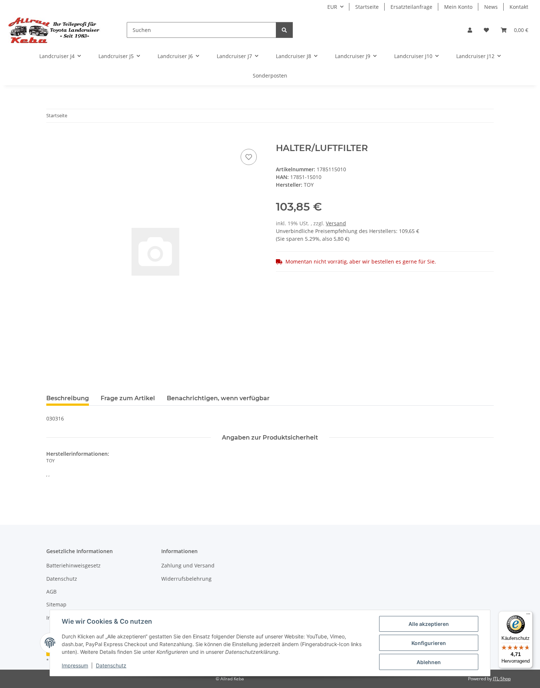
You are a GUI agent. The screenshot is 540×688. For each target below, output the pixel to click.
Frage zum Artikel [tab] (128, 398)
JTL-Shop (502, 679)
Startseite (367, 6)
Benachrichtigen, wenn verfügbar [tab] (218, 398)
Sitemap (56, 604)
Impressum (75, 665)
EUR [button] (332, 6)
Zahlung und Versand (188, 565)
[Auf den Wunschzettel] (249, 157)
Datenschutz (111, 665)
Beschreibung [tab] (67, 398)
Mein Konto (458, 6)
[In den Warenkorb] (52, 139)
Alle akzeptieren (428, 624)
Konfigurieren (428, 643)
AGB (51, 591)
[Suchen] (284, 30)
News (491, 6)
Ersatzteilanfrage (411, 6)
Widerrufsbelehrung (186, 578)
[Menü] (528, 615)
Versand (336, 223)
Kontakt (519, 6)
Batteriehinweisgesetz (73, 565)
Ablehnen (429, 662)
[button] (470, 30)
